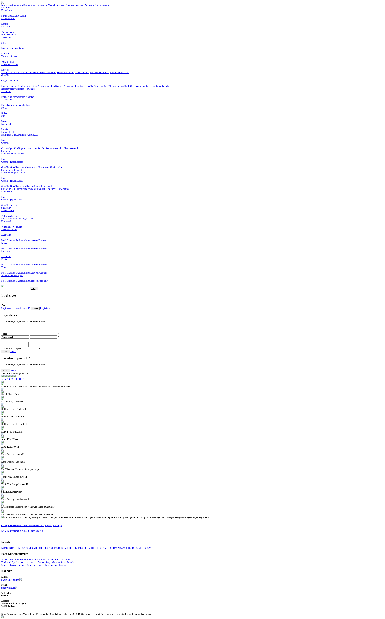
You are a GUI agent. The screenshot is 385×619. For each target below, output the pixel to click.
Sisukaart (24, 531)
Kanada (5, 243)
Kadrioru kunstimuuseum (35, 5)
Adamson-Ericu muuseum (97, 5)
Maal (3, 42)
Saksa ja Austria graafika (67, 86)
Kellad (4, 113)
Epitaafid (5, 26)
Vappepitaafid (7, 32)
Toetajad (54, 565)
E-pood (48, 525)
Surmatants (6, 15)
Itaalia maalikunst (9, 64)
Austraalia (6, 235)
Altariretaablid (19, 15)
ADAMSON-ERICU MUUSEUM (134, 548)
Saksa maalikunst (9, 72)
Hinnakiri (39, 525)
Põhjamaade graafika (118, 86)
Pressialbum (14, 525)
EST (3, 7)
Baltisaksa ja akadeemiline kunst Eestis (19, 134)
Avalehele (6, 559)
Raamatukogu (44, 562)
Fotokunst (40, 189)
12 (23, 379)
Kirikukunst (6, 10)
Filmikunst (50, 189)
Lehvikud (5, 129)
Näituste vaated (27, 525)
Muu (92, 72)
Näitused (40, 559)
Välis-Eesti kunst (9, 229)
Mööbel (5, 121)
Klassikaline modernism (12, 153)
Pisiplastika (6, 97)
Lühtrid (4, 24)
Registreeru (6, 308)
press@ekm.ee (8, 588)
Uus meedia (6, 221)
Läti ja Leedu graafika (138, 86)
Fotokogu (57, 525)
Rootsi (4, 259)
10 (17, 379)
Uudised (5, 565)
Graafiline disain (18, 167)
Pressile (70, 562)
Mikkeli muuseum (56, 5)
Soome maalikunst (65, 72)
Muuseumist (17, 559)
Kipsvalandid (18, 97)
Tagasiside (34, 531)
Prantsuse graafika (46, 86)
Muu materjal (7, 132)
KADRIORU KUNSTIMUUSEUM (49, 548)
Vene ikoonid (7, 61)
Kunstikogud (29, 559)
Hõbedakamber (8, 34)
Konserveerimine (63, 559)
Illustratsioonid (71, 148)
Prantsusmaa (7, 251)
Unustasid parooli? (21, 308)
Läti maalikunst (82, 72)
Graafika (5, 75)
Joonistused (30, 88)
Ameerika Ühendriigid (12, 275)
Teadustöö (6, 562)
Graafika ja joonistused (12, 161)
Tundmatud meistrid (119, 72)
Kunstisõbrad (43, 565)
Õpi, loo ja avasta (20, 562)
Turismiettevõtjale (18, 565)
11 (20, 379)
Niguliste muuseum (75, 5)
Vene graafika (100, 86)
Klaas (28, 105)
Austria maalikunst (27, 72)
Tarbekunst (6, 99)
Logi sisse (45, 308)
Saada (13, 351)
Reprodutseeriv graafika (12, 88)
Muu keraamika (18, 105)
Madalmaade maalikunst (12, 48)
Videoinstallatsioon (10, 216)
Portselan (5, 105)
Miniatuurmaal (102, 72)
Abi (41, 531)
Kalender (49, 559)
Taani (3, 267)
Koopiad (5, 53)
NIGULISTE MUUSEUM (104, 548)
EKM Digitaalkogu (10, 531)
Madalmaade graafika (11, 86)
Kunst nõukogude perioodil (14, 172)
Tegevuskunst (62, 189)
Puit (3, 116)
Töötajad (63, 565)
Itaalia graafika (86, 86)
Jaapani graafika (157, 86)
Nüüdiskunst (7, 191)
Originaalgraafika (9, 80)
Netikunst (17, 226)
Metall (4, 107)
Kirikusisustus (8, 18)
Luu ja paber (7, 124)
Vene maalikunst (9, 56)
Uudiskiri (31, 565)
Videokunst (6, 226)
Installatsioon (28, 189)
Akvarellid (58, 148)
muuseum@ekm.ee (10, 579)
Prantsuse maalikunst (46, 72)
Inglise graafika (29, 86)
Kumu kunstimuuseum (12, 5)
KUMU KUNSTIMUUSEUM (16, 548)
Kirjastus (33, 562)
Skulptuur (6, 91)
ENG (8, 7)
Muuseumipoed (59, 562)
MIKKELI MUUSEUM (79, 548)
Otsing (4, 525)
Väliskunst (6, 37)
